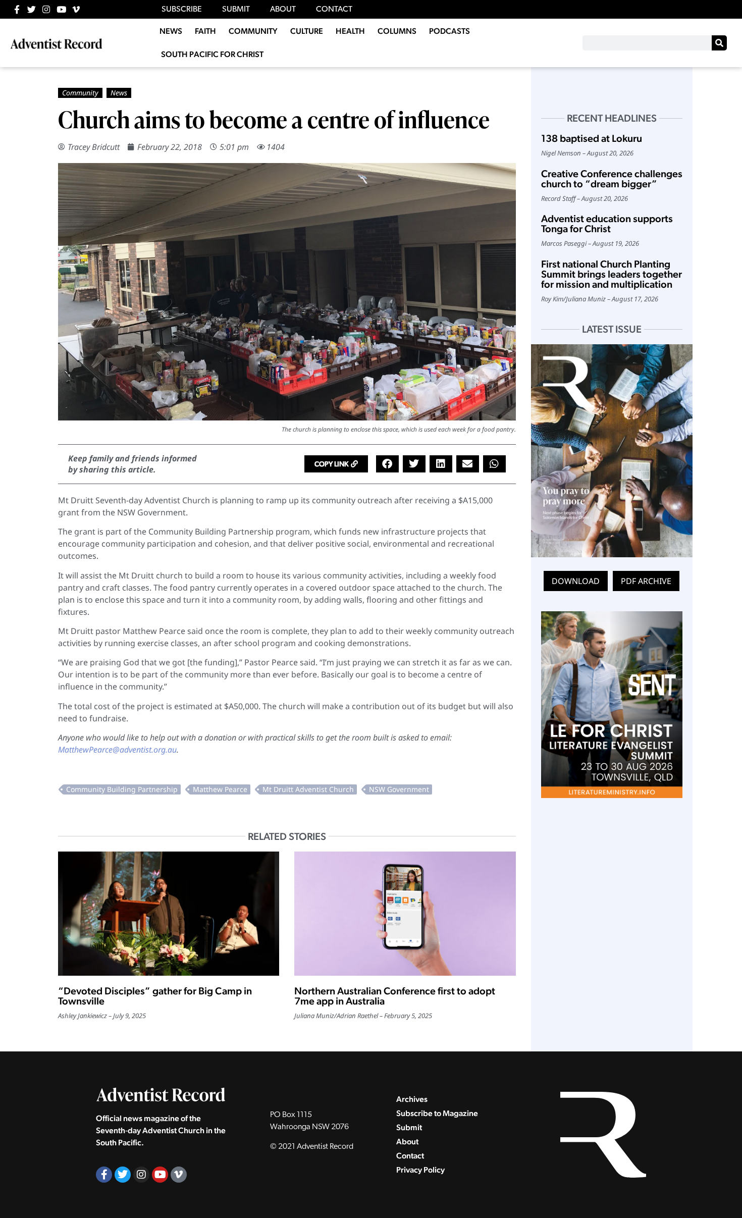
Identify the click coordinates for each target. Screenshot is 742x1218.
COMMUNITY (253, 31)
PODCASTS (449, 31)
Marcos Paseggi (564, 243)
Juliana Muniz (314, 1015)
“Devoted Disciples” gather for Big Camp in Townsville (155, 996)
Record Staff (558, 198)
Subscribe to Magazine (437, 1113)
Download (576, 581)
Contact (410, 1155)
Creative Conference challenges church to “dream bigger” (611, 179)
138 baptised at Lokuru (591, 138)
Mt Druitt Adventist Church (308, 789)
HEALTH (350, 31)
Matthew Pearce (220, 789)
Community (80, 92)
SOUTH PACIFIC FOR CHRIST (212, 54)
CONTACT (334, 10)
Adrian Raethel (357, 1015)
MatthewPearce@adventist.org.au (117, 749)
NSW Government (399, 789)
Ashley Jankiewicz (82, 1015)
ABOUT (283, 10)
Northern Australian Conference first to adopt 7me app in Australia (394, 996)
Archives (412, 1099)
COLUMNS (397, 31)
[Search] (719, 42)
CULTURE (306, 31)
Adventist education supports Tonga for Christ (607, 224)
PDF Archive (646, 581)
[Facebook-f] (17, 9)
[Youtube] (61, 9)
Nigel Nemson (561, 152)
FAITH (205, 31)
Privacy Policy (420, 1170)
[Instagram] (46, 9)
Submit (409, 1127)
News (119, 92)
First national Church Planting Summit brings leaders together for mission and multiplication (611, 274)
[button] (336, 463)
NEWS (171, 31)
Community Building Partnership (122, 789)
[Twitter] (31, 9)
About (407, 1141)
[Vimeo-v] (76, 9)
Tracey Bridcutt (94, 146)
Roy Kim (552, 298)
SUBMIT (236, 10)
